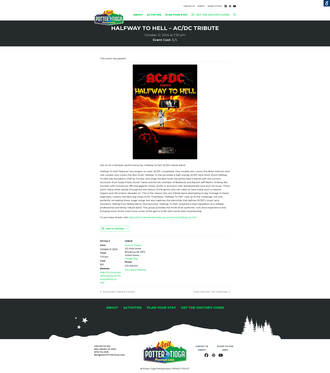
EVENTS (201, 6)
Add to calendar (115, 228)
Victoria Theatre (133, 245)
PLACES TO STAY (215, 6)
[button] (235, 14)
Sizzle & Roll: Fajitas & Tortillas (118, 291)
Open (327, 3)
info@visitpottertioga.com (109, 355)
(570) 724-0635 (101, 352)
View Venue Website (135, 270)
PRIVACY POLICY (180, 368)
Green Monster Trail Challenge (210, 291)
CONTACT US (189, 6)
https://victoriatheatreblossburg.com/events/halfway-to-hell (163, 217)
